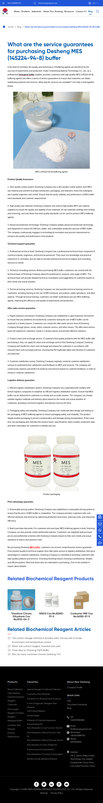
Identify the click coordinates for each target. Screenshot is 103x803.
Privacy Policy (57, 793)
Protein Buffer (33, 715)
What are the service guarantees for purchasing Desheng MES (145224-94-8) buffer (62, 27)
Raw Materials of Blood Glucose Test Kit (45, 740)
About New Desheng (53, 11)
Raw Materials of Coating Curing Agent (45, 754)
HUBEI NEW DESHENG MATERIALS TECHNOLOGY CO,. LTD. (48, 789)
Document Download (77, 704)
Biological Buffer (15, 720)
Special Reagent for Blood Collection (44, 689)
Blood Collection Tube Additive (15, 691)
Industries (36, 11)
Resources (69, 11)
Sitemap (44, 793)
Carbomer (12, 704)
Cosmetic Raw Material (14, 727)
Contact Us (81, 11)
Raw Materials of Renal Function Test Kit (44, 734)
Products (25, 11)
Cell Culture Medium (36, 711)
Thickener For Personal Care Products (44, 698)
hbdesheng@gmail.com (47, 3)
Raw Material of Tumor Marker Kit (42, 745)
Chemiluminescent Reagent (15, 699)
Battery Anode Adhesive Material (42, 759)
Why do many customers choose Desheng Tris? (36, 654)
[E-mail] (100, 524)
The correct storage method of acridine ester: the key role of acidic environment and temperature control (47, 640)
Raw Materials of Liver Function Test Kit (44, 728)
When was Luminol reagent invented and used (36, 646)
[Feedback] (100, 543)
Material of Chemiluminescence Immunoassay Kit (41, 722)
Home (17, 11)
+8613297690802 (77, 720)
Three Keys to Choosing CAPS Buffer (30, 650)
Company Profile (74, 687)
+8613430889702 (14, 3)
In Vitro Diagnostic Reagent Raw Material (42, 705)
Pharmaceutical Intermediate (40, 749)
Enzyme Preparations (13, 735)
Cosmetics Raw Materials (38, 694)
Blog (90, 11)
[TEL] (100, 536)
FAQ (69, 701)
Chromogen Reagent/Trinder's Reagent (15, 713)
